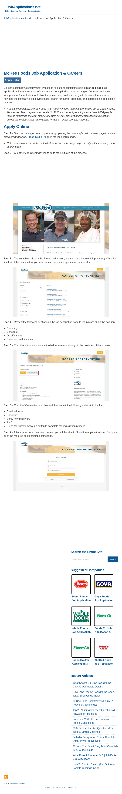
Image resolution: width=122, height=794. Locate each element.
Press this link (35, 137)
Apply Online (12, 80)
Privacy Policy (61, 787)
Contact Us (49, 787)
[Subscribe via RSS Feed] (6, 777)
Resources (72, 787)
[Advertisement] (61, 46)
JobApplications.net (23, 7)
